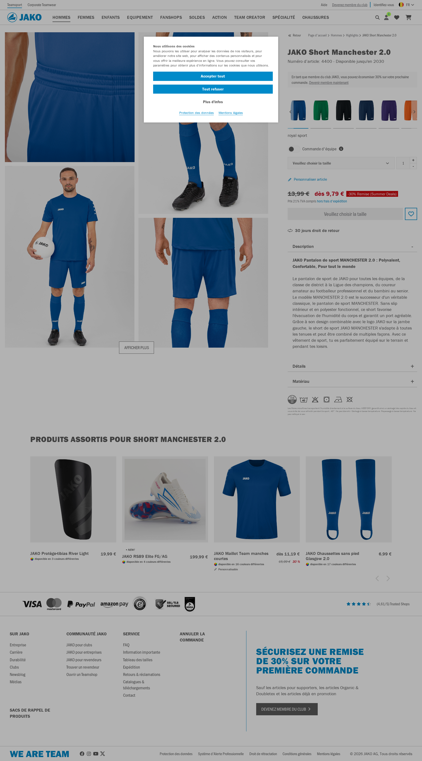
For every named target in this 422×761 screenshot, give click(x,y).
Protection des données (196, 112)
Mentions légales (231, 112)
